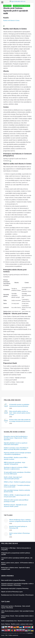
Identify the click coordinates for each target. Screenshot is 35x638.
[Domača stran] (17, 1)
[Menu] (2, 2)
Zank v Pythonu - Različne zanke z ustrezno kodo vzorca (17, 624)
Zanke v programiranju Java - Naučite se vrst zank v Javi (17, 620)
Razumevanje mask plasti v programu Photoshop (14, 588)
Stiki (6, 635)
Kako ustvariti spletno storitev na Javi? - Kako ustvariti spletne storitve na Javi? (19, 413)
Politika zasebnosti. (13, 635)
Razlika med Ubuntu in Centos (11, 20)
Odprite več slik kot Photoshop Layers (12, 591)
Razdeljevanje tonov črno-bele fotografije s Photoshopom (17, 595)
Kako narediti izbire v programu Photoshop (13, 580)
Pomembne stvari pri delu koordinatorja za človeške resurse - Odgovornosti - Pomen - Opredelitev (16, 438)
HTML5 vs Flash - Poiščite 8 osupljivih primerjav (17, 482)
